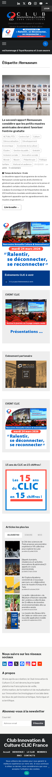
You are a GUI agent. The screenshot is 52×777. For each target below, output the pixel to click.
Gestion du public (21, 150)
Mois (40, 535)
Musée (16, 160)
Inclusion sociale (10, 155)
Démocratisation (11, 141)
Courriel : (6, 717)
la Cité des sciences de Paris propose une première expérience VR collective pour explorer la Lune (34, 545)
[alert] (26, 281)
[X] (24, 3)
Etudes (6, 150)
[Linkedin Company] (19, 3)
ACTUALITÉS (9, 136)
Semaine (29, 535)
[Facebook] (30, 3)
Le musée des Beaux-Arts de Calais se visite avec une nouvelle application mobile (34, 615)
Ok (26, 773)
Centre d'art (24, 136)
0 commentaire (15, 168)
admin (4, 168)
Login (46, 9)
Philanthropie (29, 160)
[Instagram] (35, 3)
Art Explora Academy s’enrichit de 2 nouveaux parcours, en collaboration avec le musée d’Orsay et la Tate (34, 582)
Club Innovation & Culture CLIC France (26, 742)
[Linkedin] (10, 664)
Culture (36, 136)
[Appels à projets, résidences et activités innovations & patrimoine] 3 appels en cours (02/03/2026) (34, 564)
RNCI (19, 755)
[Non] (48, 767)
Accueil (6, 752)
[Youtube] (41, 3)
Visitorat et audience (22, 164)
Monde (6, 160)
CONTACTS (29, 755)
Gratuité (36, 150)
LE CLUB (31, 752)
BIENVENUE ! (18, 752)
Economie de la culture (27, 146)
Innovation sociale (30, 155)
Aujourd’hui (13, 535)
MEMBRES (42, 752)
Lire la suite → (11, 207)
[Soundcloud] (47, 3)
